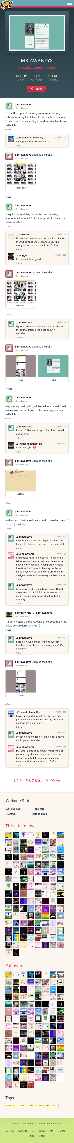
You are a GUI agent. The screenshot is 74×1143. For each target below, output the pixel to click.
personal (11, 1105)
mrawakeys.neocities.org (37, 67)
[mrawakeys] (9, 156)
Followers (14, 965)
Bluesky (56, 1123)
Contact (43, 1136)
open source (30, 1123)
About (10, 1130)
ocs (55, 1105)
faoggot (22, 255)
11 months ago (21, 276)
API (52, 1130)
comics (31, 1105)
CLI (33, 1130)
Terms (30, 1136)
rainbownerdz (26, 553)
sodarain (23, 234)
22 (53, 780)
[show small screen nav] (69, 3)
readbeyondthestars (30, 443)
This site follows (20, 826)
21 (48, 780)
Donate (23, 1130)
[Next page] (58, 780)
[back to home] (6, 5)
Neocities (16, 1123)
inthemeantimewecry (30, 137)
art (22, 1105)
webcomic (44, 1105)
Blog (42, 1130)
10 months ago (21, 107)
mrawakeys (24, 104)
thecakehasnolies (30, 712)
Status (61, 1130)
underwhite (24, 613)
